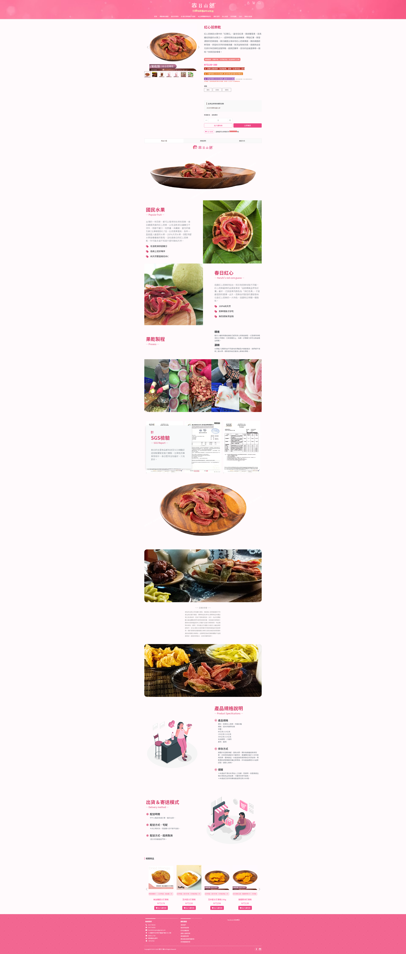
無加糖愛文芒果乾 (161, 899)
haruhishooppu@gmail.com (156, 930)
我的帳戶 (183, 925)
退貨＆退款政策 (185, 933)
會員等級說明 (185, 928)
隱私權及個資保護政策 (187, 939)
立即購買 (247, 125)
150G (217, 90)
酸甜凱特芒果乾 (245, 899)
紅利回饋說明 (185, 930)
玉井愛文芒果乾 (189, 899)
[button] (198, 47)
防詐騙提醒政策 (185, 942)
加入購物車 (218, 125)
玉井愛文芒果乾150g (217, 899)
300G (226, 90)
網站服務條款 (185, 936)
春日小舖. (162, 949)
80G (208, 90)
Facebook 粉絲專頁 (234, 920)
